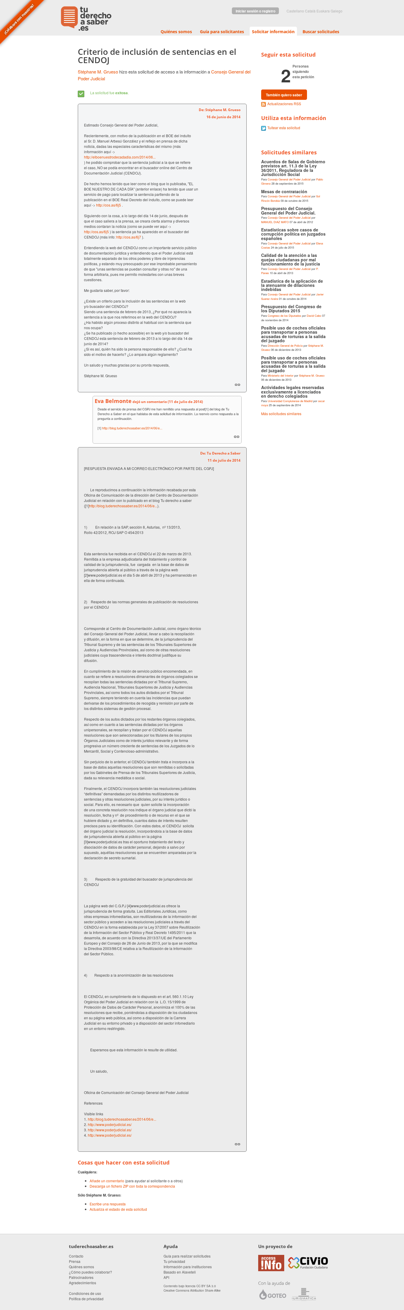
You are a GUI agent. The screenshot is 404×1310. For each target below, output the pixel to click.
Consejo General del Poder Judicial (289, 179)
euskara (323, 10)
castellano (295, 10)
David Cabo (314, 315)
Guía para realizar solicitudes (187, 1255)
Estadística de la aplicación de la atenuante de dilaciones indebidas (292, 285)
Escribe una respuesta (108, 1203)
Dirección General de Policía (285, 345)
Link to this (237, 436)
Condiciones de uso (85, 1293)
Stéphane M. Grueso (98, 71)
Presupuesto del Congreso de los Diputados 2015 (291, 308)
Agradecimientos (82, 1282)
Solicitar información (273, 31)
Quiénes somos (176, 31)
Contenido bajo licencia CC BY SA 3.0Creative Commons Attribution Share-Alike (192, 1288)
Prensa (74, 1261)
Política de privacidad (86, 1298)
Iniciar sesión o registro (255, 11)
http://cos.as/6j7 (128, 236)
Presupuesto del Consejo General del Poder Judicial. (288, 210)
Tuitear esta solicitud (283, 127)
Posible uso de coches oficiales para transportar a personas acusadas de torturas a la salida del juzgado (293, 334)
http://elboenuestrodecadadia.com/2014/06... (120, 156)
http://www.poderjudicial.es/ (110, 1124)
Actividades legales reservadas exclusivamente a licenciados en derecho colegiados (292, 391)
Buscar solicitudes (321, 31)
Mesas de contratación (284, 191)
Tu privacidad (174, 1261)
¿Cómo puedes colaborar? (90, 1271)
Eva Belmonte (113, 400)
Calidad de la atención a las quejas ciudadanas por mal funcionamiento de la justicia (290, 259)
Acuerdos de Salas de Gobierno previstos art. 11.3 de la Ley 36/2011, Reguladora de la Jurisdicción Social (293, 168)
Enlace (237, 384)
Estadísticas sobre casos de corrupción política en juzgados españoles (293, 234)
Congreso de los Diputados (284, 315)
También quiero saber (284, 94)
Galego (336, 10)
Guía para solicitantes (222, 31)
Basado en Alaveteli (180, 1271)
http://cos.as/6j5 (108, 204)
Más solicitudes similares (281, 413)
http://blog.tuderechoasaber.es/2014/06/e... (132, 428)
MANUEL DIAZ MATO (275, 222)
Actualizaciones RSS (284, 103)
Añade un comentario (107, 1180)
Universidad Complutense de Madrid (290, 401)
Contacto (76, 1255)
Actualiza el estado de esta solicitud (118, 1209)
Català (310, 10)
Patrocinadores (81, 1277)
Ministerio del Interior (280, 375)
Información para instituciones (188, 1266)
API (166, 1277)
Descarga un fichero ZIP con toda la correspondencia (132, 1186)
